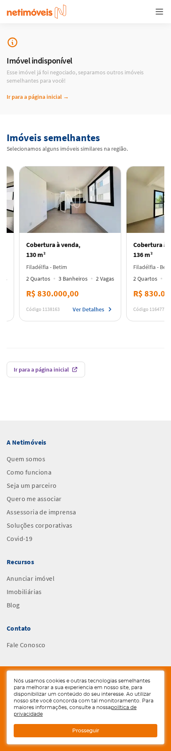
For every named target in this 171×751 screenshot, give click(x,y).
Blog (13, 605)
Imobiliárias (24, 591)
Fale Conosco (26, 645)
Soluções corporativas (39, 525)
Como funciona (29, 472)
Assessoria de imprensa (41, 512)
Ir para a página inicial (38, 96)
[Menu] (159, 11)
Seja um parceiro (31, 485)
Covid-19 (19, 538)
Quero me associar (34, 498)
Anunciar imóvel (30, 578)
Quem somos (26, 459)
